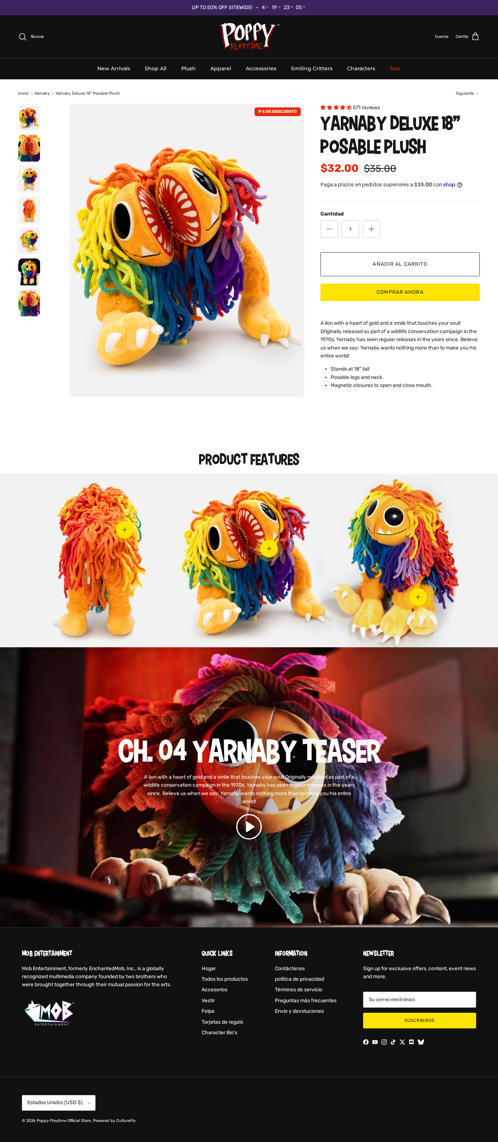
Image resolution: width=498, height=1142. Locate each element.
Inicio (23, 93)
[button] (249, 826)
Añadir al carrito (400, 264)
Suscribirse (419, 1020)
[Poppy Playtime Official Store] (249, 37)
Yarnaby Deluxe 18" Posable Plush (87, 93)
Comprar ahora (400, 292)
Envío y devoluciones (299, 1011)
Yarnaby (42, 93)
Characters (361, 68)
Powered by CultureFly (114, 1120)
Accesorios (214, 990)
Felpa (208, 1011)
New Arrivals (113, 68)
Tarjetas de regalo (222, 1022)
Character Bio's (219, 1033)
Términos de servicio (298, 990)
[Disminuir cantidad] (329, 229)
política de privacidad (299, 979)
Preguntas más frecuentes (305, 1000)
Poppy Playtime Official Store (64, 1120)
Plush (188, 68)
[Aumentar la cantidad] (371, 229)
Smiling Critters (311, 68)
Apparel (220, 68)
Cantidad (332, 214)
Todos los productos (225, 979)
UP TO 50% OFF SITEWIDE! (222, 7)
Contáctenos (290, 968)
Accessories (261, 68)
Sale (395, 68)
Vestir (208, 1000)
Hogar (209, 968)
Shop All (156, 68)
